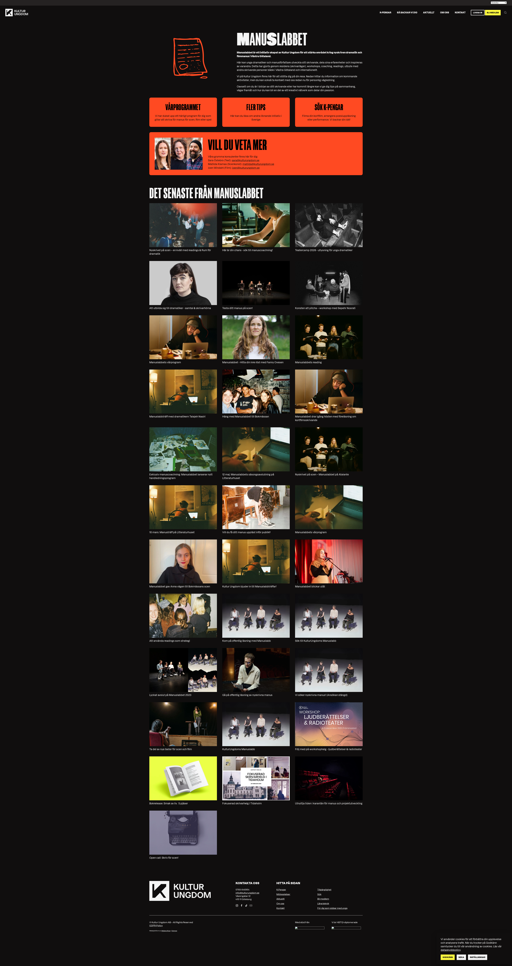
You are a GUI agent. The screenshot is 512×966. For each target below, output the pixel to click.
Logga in (477, 12)
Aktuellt (428, 12)
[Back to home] (16, 12)
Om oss (444, 12)
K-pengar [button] (385, 12)
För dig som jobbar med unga (332, 908)
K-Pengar (281, 889)
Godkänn (448, 957)
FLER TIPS (256, 107)
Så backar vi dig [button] (407, 12)
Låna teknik (323, 903)
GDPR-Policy (156, 925)
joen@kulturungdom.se (246, 168)
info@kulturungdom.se (247, 893)
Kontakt (460, 12)
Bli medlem (493, 12)
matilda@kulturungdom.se (258, 164)
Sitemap (174, 931)
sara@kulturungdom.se (245, 160)
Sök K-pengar (329, 107)
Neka (461, 957)
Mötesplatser (283, 894)
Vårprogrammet (183, 107)
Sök (319, 894)
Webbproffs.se (166, 931)
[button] (505, 12)
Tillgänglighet (324, 889)
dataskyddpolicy (451, 950)
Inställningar (477, 957)
